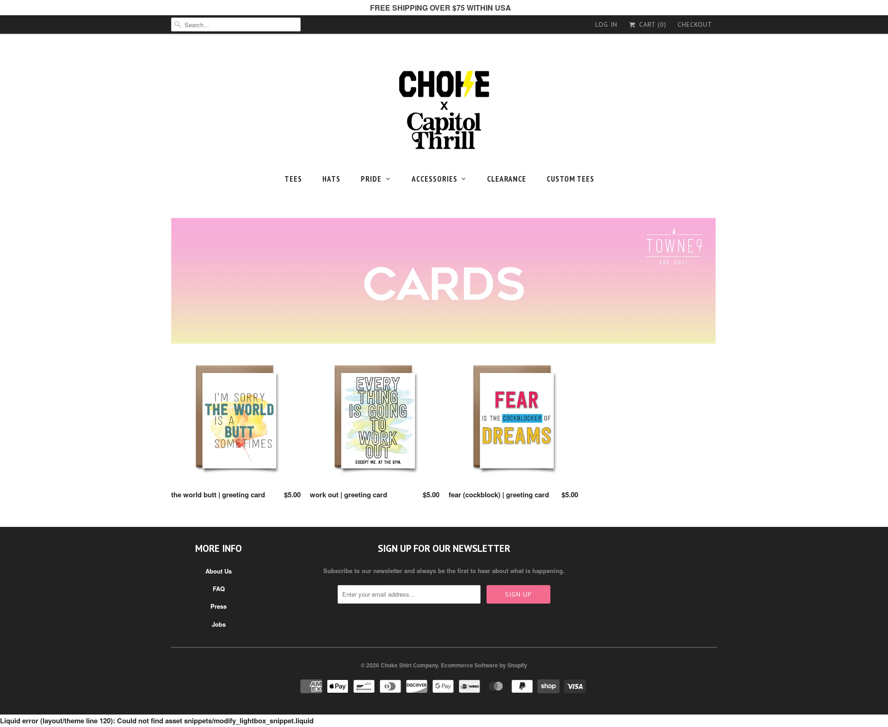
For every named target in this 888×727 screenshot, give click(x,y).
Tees (293, 179)
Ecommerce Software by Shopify (484, 665)
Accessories (434, 179)
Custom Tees (570, 179)
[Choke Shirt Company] (444, 110)
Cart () (651, 24)
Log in (606, 24)
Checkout (695, 24)
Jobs (219, 624)
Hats (331, 179)
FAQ (219, 588)
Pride (371, 179)
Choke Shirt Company (409, 665)
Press (218, 606)
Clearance (506, 179)
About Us (218, 571)
